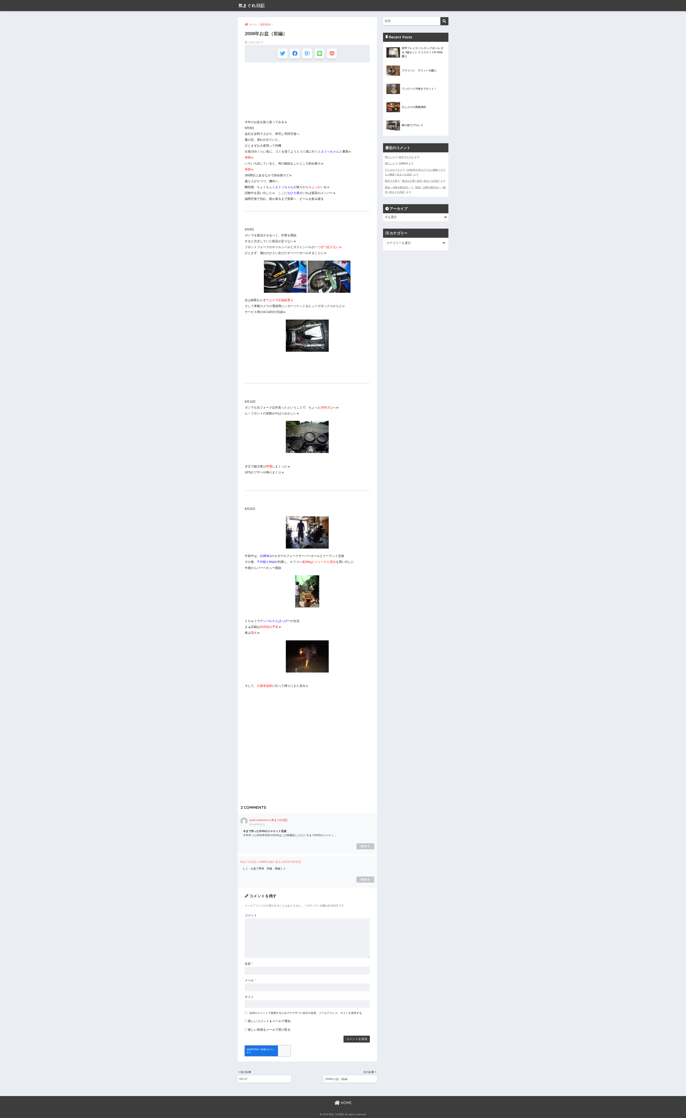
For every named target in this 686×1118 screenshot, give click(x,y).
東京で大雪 (391, 181)
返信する (365, 846)
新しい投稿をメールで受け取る (269, 1029)
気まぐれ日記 (251, 5)
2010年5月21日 (256, 824)
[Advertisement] (307, 91)
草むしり (390, 157)
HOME (346, 1102)
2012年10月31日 (291, 861)
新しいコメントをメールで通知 (269, 1021)
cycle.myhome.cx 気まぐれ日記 (268, 819)
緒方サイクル (406, 157)
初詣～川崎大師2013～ (398, 187)
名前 (249, 963)
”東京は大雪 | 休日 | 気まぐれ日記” (420, 181)
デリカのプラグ (393, 169)
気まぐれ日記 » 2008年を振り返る (260, 861)
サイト (249, 997)
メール (250, 980)
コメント (251, 915)
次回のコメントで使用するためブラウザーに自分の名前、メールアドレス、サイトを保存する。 (306, 1012)
